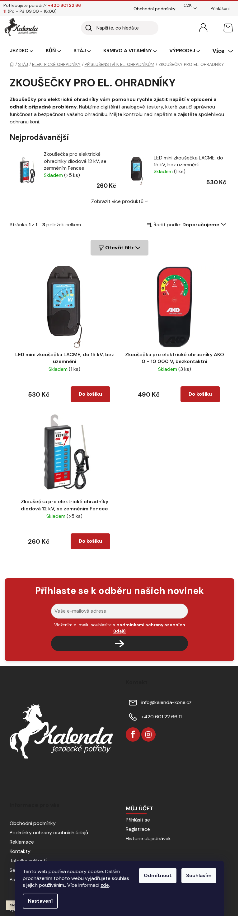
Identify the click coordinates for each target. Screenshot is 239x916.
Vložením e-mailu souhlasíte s (119, 628)
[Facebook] (133, 734)
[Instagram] (148, 734)
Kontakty (20, 851)
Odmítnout (158, 875)
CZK (188, 5)
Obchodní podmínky (155, 9)
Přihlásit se (138, 820)
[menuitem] (21, 51)
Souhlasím (199, 875)
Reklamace (22, 842)
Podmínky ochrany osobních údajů (49, 832)
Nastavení (40, 901)
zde (105, 885)
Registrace (138, 829)
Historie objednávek (148, 838)
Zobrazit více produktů (117, 201)
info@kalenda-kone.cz (166, 702)
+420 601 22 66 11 (161, 716)
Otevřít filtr (119, 247)
